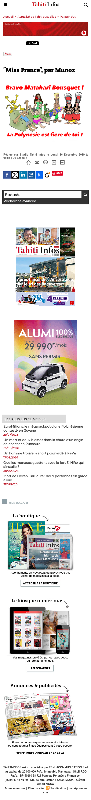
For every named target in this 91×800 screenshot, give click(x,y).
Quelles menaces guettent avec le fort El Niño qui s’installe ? (43, 465)
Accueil (8, 16)
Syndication (58, 788)
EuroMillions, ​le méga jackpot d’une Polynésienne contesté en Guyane (43, 428)
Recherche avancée (20, 201)
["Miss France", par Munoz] (45, 81)
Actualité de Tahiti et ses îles (37, 16)
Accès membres (14, 788)
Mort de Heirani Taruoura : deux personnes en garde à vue (45, 478)
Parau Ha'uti (68, 16)
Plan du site (36, 788)
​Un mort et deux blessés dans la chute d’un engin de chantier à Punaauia (43, 442)
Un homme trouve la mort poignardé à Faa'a (39, 453)
